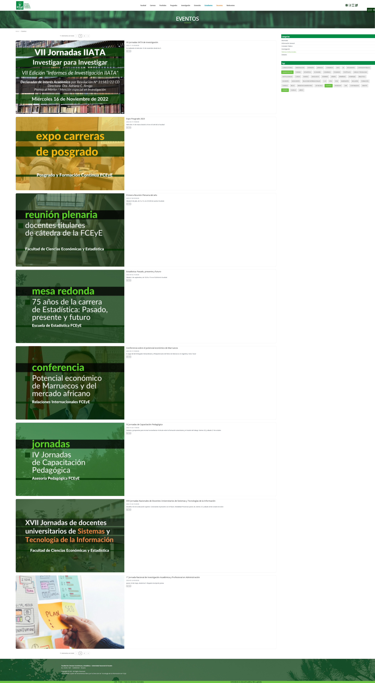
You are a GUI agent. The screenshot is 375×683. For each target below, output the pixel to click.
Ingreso (305, 76)
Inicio (17, 31)
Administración (287, 72)
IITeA (330, 81)
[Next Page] (88, 35)
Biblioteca (362, 76)
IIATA (338, 68)
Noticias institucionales (289, 52)
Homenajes (352, 76)
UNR (346, 85)
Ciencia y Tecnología (360, 72)
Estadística (307, 72)
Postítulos (347, 72)
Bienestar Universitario (305, 85)
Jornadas (320, 68)
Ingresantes (345, 81)
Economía (317, 72)
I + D (325, 81)
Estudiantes (351, 68)
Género (333, 76)
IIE (343, 68)
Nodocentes (296, 81)
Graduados (315, 76)
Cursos (298, 76)
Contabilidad (354, 85)
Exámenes (325, 76)
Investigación (286, 49)
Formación (364, 81)
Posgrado (337, 72)
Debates (284, 55)
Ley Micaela (319, 85)
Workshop (338, 85)
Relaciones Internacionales (311, 81)
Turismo (298, 72)
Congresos (329, 68)
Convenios (327, 72)
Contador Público (287, 46)
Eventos (23, 31)
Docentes (285, 81)
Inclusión (355, 81)
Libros (301, 90)
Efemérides (342, 76)
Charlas (285, 85)
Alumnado (285, 40)
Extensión (311, 68)
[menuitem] (143, 5)
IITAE (336, 81)
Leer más (129, 51)
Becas (292, 85)
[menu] (187, 5)
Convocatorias (287, 68)
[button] (371, 10)
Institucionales (287, 76)
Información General (288, 43)
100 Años (328, 85)
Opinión (285, 90)
